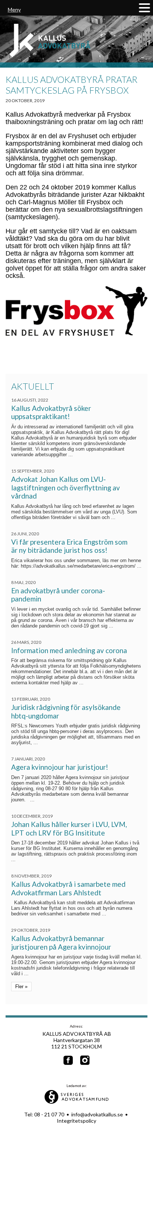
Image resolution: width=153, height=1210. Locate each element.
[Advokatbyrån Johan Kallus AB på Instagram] (84, 1060)
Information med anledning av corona (69, 650)
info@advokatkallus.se (97, 1114)
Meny (14, 9)
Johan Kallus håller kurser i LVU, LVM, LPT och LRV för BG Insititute (69, 828)
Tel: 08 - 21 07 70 (44, 1114)
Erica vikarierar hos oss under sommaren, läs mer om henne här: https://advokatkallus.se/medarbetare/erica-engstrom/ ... (76, 563)
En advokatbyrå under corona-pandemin (58, 594)
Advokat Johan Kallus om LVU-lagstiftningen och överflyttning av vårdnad (65, 487)
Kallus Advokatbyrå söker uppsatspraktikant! (51, 412)
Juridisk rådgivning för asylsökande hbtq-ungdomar (66, 711)
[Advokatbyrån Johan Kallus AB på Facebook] (68, 1060)
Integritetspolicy (76, 1120)
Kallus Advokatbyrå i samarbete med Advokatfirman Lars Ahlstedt (68, 888)
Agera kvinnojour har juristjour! (59, 767)
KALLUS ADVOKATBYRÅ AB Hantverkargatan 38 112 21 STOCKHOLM (76, 1040)
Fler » (21, 986)
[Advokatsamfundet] (77, 1101)
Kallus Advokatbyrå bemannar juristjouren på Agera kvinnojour (61, 942)
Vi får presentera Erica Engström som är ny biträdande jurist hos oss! (69, 546)
